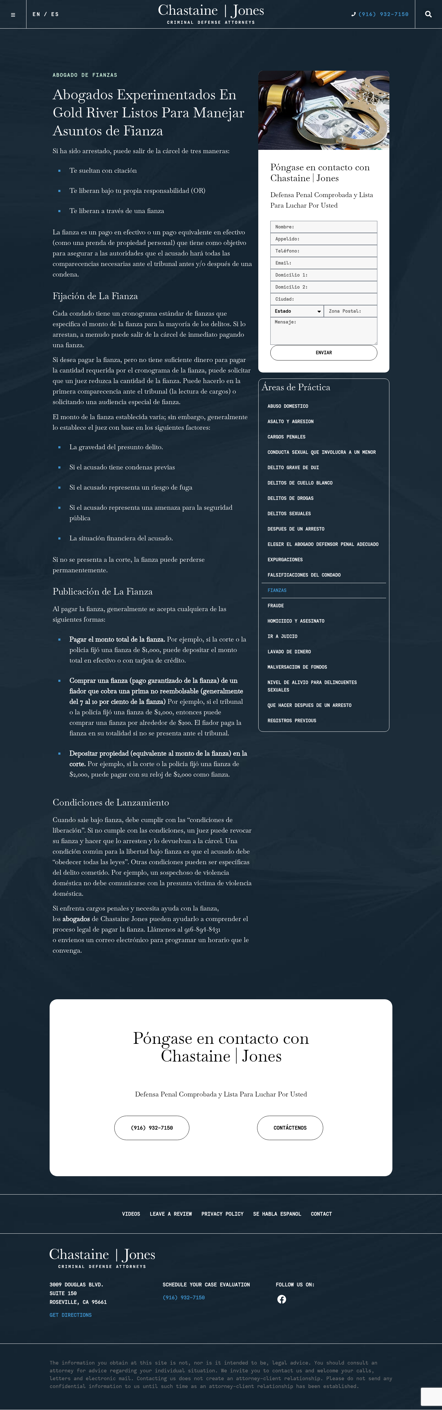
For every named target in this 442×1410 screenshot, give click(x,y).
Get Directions (71, 1315)
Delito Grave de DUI (293, 468)
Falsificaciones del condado (304, 575)
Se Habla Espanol (277, 1214)
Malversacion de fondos (297, 667)
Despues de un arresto (296, 529)
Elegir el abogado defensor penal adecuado (323, 544)
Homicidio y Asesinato (296, 621)
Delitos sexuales (289, 514)
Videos (131, 1214)
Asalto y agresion (291, 422)
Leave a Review (171, 1214)
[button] (428, 14)
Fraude (276, 606)
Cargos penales (286, 437)
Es (55, 14)
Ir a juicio (282, 636)
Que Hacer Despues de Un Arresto (309, 705)
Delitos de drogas (291, 498)
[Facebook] (282, 1299)
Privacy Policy (222, 1214)
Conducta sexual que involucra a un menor (322, 452)
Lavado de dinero (289, 652)
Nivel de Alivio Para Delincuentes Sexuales (312, 686)
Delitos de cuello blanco (300, 483)
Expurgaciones (285, 560)
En (36, 14)
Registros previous (292, 721)
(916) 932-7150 (184, 1297)
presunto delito (139, 447)
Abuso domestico (288, 406)
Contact (321, 1214)
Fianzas (277, 590)
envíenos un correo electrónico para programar (127, 939)
